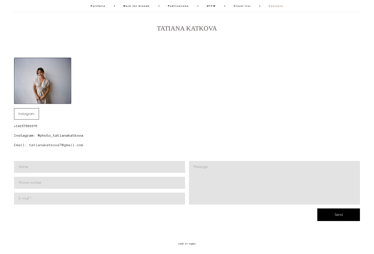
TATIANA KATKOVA (187, 28)
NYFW (211, 6)
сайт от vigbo (187, 244)
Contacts (276, 6)
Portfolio (98, 6)
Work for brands (136, 6)
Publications (178, 6)
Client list (242, 6)
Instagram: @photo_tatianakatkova (48, 135)
